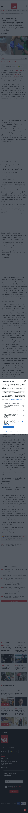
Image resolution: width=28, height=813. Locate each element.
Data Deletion (6, 431)
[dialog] (14, 406)
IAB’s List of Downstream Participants (15, 399)
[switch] (23, 406)
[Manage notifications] (25, 810)
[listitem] (14, 403)
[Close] (25, 381)
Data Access (14, 431)
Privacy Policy (21, 431)
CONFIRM (8, 427)
